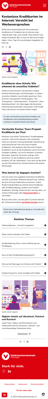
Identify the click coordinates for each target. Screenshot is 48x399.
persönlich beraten (30, 202)
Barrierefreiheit (37, 384)
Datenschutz (10, 384)
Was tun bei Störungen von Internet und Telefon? (22, 264)
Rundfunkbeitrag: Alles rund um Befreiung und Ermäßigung (20, 244)
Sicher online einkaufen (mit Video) (16, 234)
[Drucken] (3, 47)
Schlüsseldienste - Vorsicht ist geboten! (18, 225)
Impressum (22, 384)
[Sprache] (10, 47)
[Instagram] (3, 371)
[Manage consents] (43, 394)
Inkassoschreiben (30, 193)
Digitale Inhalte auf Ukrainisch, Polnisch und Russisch (23, 318)
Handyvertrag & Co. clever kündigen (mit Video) (21, 273)
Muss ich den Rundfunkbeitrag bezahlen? (18, 255)
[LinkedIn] (9, 371)
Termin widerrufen (24, 390)
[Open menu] (4, 395)
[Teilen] (6, 47)
